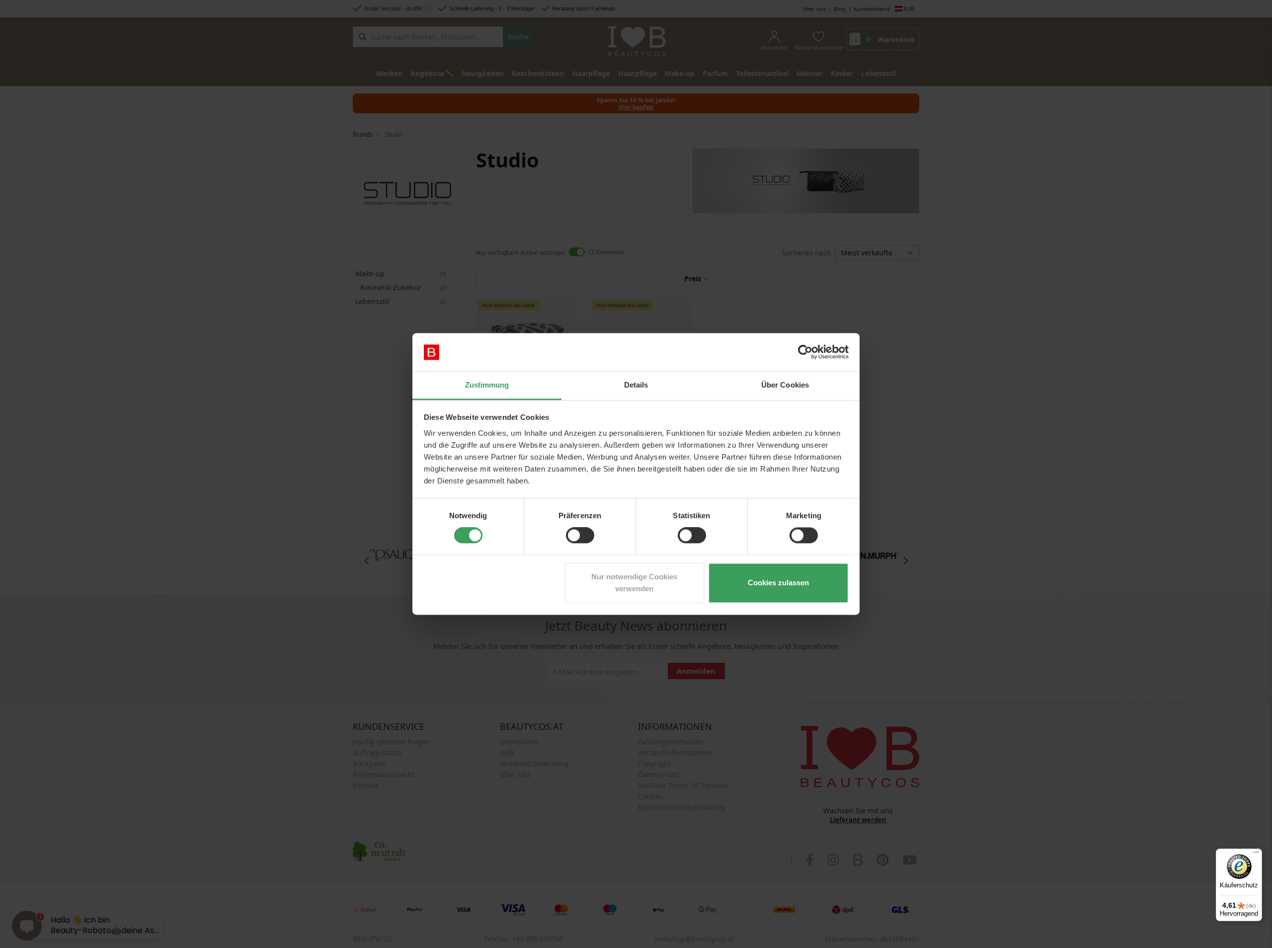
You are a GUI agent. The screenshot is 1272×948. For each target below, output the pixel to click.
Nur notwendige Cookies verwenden (634, 582)
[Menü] (1256, 855)
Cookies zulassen (778, 582)
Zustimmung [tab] (487, 385)
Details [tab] (636, 385)
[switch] (580, 536)
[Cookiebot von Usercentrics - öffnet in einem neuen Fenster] (805, 352)
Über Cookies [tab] (785, 385)
